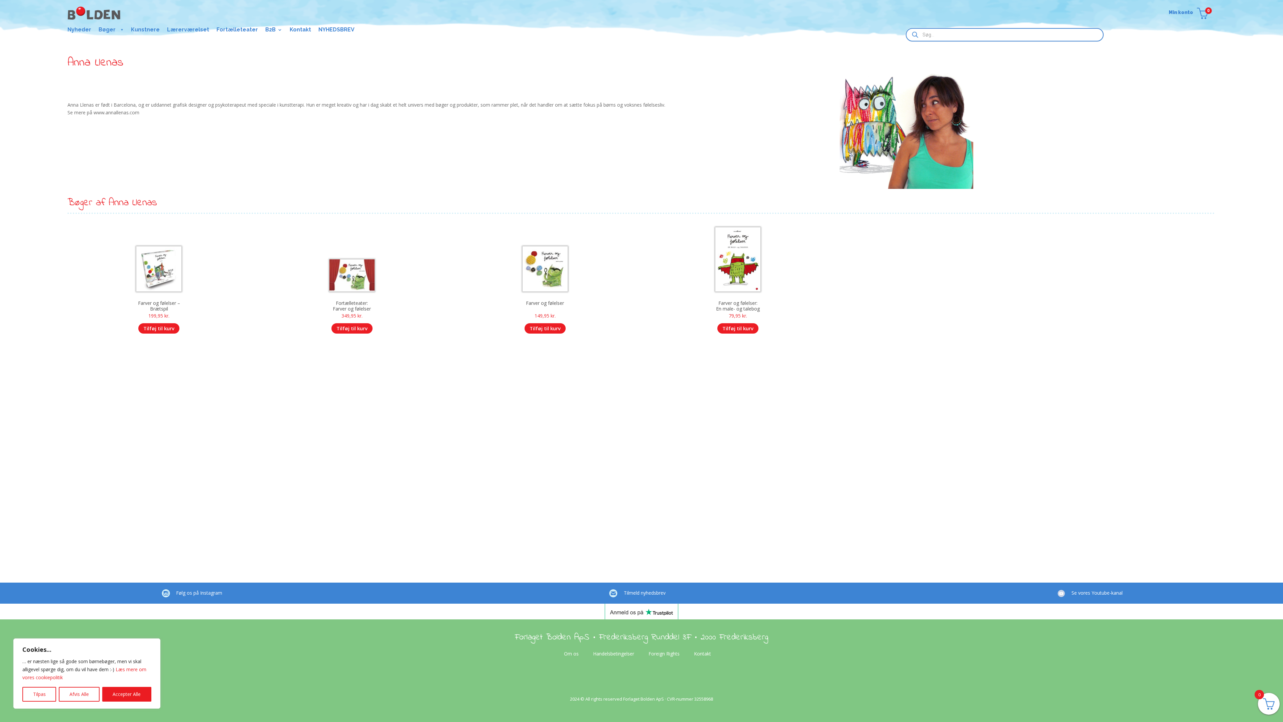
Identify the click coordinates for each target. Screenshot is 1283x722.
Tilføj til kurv (158, 328)
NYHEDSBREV (336, 30)
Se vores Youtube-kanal (1097, 593)
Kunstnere (145, 30)
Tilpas (39, 694)
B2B (270, 30)
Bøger (107, 30)
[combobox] (1005, 34)
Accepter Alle (127, 694)
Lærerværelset (188, 30)
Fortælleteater (237, 30)
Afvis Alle (79, 694)
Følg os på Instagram (199, 593)
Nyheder (79, 30)
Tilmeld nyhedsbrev (645, 593)
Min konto (1181, 12)
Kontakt (300, 30)
